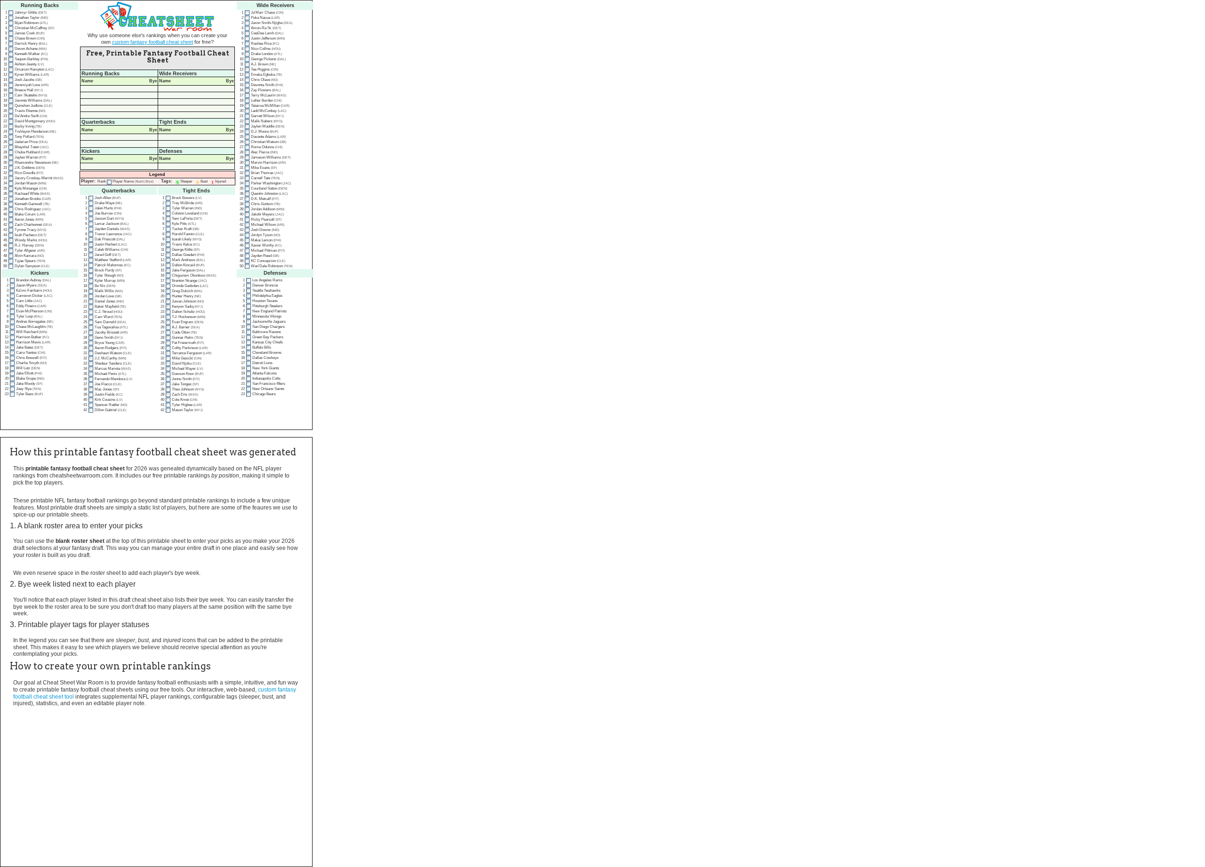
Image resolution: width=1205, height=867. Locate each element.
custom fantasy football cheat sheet (152, 42)
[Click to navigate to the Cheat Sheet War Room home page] (157, 16)
